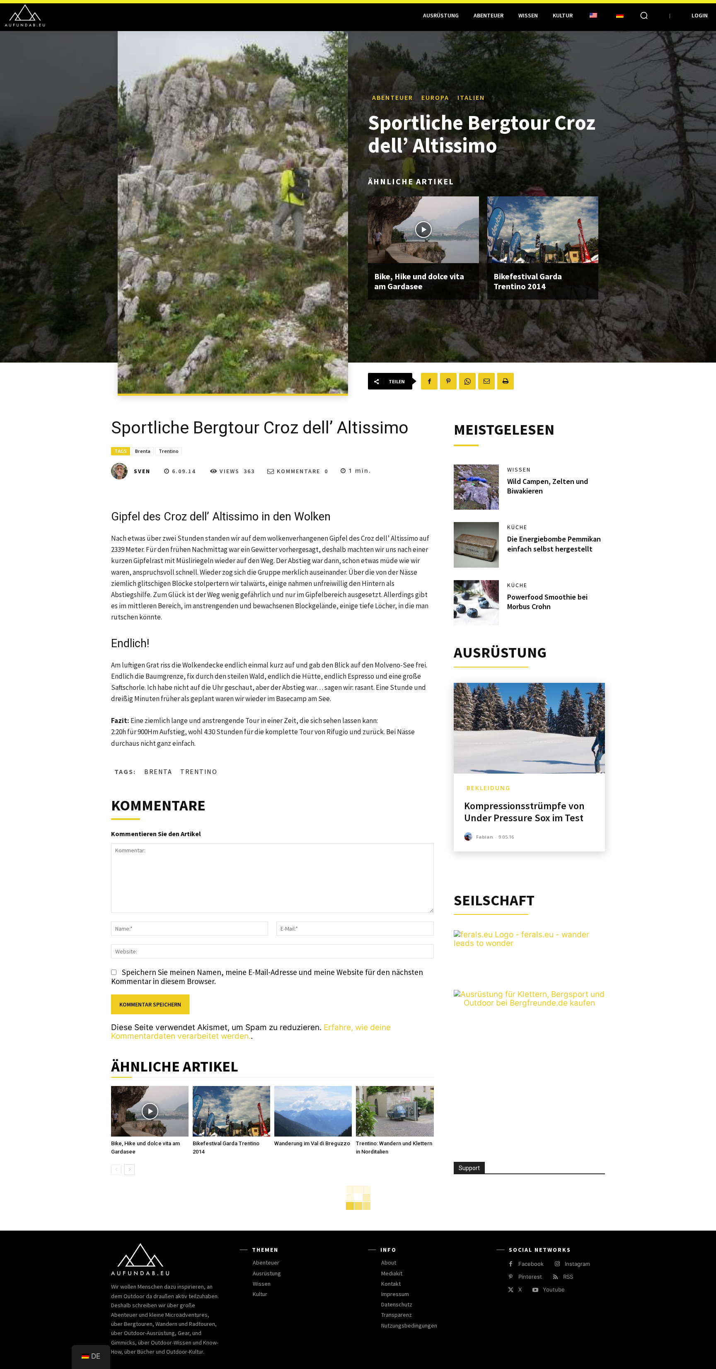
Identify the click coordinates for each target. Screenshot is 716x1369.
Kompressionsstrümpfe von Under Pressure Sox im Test (524, 811)
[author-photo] (469, 836)
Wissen (519, 469)
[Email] (486, 381)
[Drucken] (505, 381)
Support (469, 1168)
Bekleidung (488, 788)
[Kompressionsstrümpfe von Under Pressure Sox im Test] (529, 728)
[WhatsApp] (467, 381)
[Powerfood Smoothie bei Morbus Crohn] (476, 603)
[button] (644, 15)
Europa (435, 97)
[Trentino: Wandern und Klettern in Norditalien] (394, 1111)
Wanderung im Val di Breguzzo (312, 1143)
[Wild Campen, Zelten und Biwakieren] (476, 487)
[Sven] (122, 471)
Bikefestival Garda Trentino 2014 (527, 281)
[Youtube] (535, 1290)
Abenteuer (392, 97)
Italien (471, 97)
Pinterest (530, 1276)
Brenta (142, 451)
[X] (511, 1290)
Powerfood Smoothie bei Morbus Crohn (547, 601)
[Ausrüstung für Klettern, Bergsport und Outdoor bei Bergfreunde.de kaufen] (529, 1003)
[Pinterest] (448, 381)
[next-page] (129, 1169)
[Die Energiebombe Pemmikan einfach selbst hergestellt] (476, 545)
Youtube (554, 1289)
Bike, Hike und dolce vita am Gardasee (419, 281)
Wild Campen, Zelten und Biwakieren (547, 486)
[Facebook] (429, 381)
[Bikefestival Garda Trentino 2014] (542, 229)
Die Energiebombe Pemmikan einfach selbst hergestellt (554, 543)
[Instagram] (557, 1264)
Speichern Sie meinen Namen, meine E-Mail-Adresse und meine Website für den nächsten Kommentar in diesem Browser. (267, 976)
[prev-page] (116, 1169)
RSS (568, 1276)
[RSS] (555, 1277)
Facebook (531, 1263)
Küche (517, 527)
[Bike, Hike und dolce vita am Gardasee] (423, 229)
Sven (142, 471)
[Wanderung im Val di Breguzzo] (313, 1111)
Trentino (169, 451)
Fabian (484, 837)
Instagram (577, 1263)
